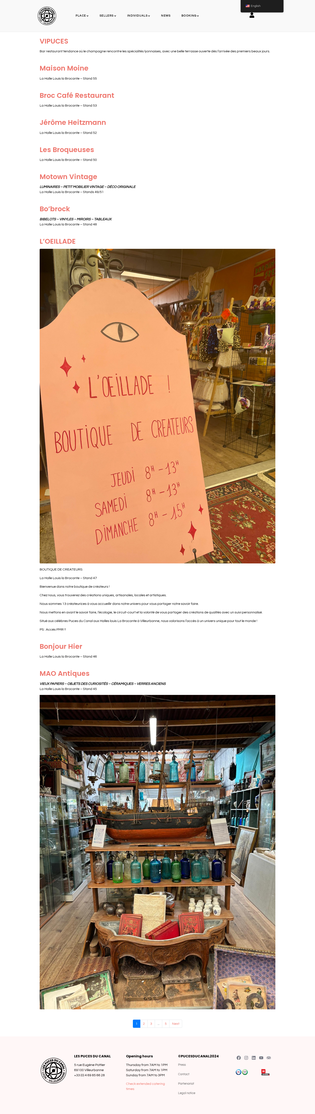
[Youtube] (261, 1058)
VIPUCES (54, 41)
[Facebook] (239, 1058)
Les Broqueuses (67, 149)
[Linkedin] (253, 1058)
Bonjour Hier (61, 646)
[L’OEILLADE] (157, 406)
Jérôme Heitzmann (73, 122)
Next (175, 1023)
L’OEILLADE (58, 241)
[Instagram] (246, 1058)
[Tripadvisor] (269, 1058)
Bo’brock (55, 209)
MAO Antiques (65, 673)
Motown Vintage (68, 176)
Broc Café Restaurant (77, 95)
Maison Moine (64, 68)
